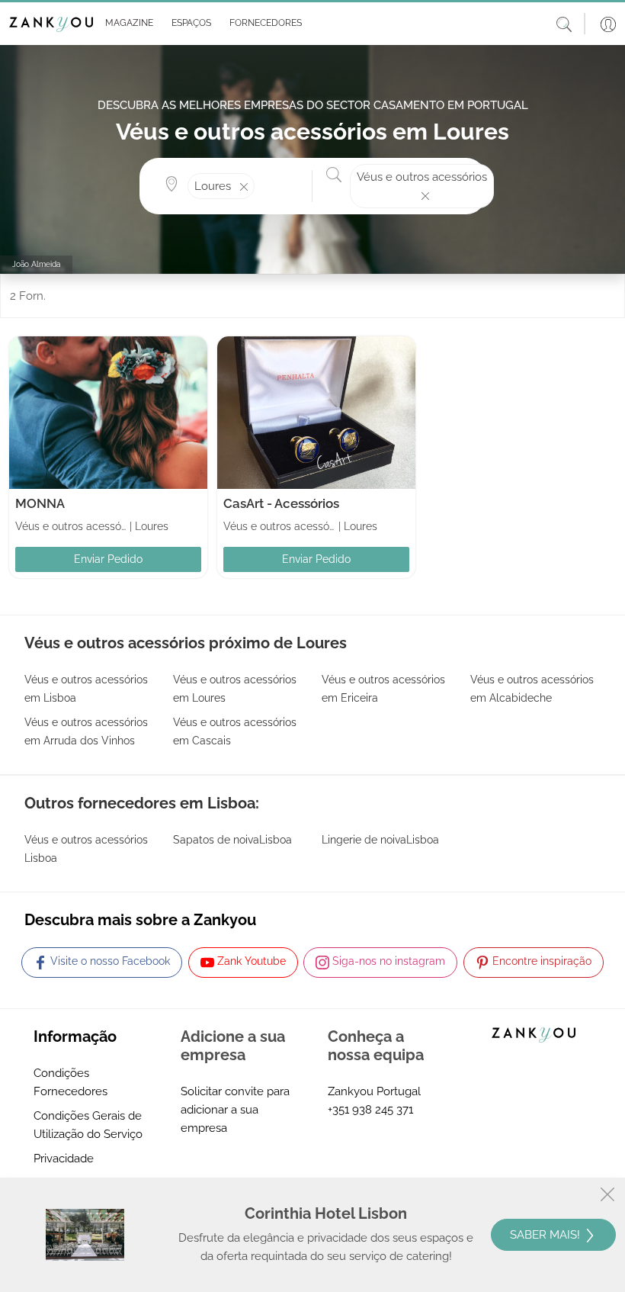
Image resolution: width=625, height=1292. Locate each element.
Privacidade (64, 1158)
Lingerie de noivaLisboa (380, 840)
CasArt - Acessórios (281, 503)
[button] (126, 23)
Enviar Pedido (108, 559)
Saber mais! (546, 1235)
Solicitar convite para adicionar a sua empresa (235, 1110)
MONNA (40, 503)
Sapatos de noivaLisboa (232, 840)
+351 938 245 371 (370, 1110)
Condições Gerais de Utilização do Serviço (88, 1125)
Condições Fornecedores (70, 1082)
